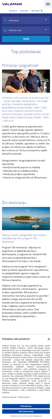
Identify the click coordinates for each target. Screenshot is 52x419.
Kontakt (24, 10)
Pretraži (35, 10)
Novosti (13, 10)
